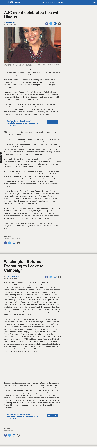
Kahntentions (9, 430)
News (7, 238)
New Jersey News (15, 238)
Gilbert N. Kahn (11, 276)
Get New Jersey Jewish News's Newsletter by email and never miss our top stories (22, 123)
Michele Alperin (11, 23)
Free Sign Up (52, 122)
